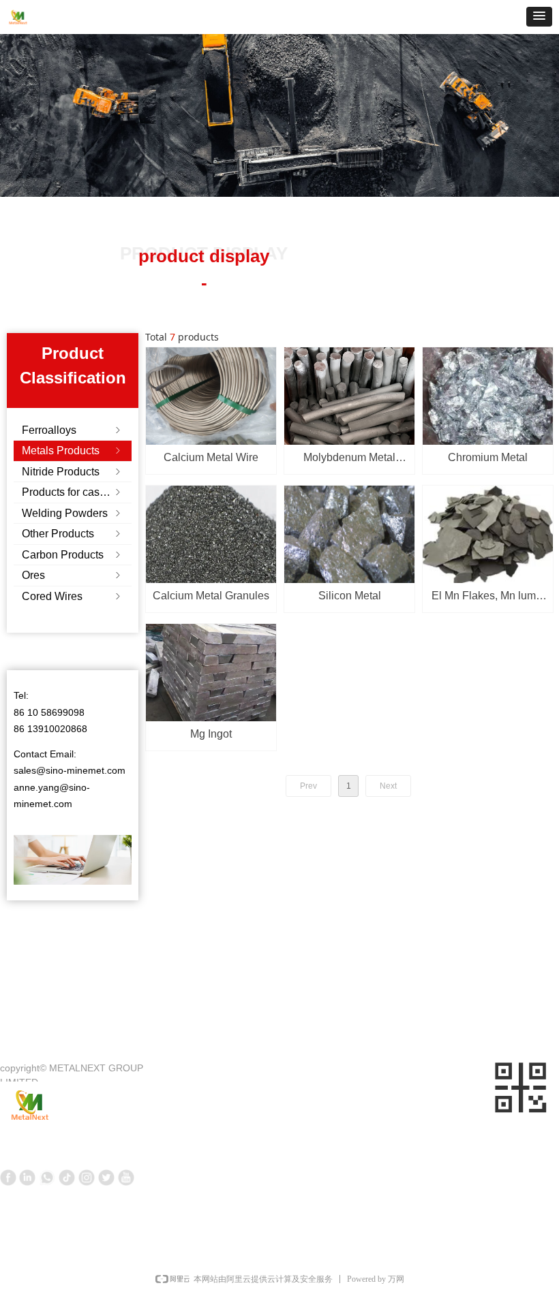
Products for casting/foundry (77, 492)
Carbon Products (72, 555)
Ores (72, 575)
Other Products (72, 533)
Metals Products (72, 450)
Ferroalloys (72, 430)
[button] (539, 17)
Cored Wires (72, 596)
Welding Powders (72, 513)
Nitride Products (72, 471)
